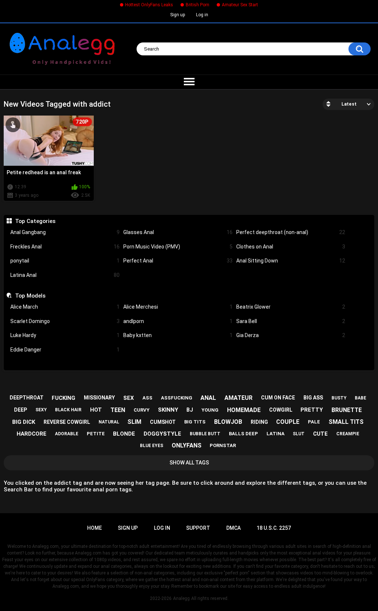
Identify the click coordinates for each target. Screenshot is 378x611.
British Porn (197, 4)
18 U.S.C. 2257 (274, 528)
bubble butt (205, 433)
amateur (238, 397)
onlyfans (187, 445)
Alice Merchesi (178, 307)
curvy (142, 410)
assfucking (176, 398)
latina (276, 433)
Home (94, 528)
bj (189, 410)
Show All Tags (189, 463)
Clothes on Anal (291, 247)
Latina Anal (65, 275)
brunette (346, 409)
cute (320, 433)
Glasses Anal (178, 232)
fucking (63, 398)
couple (287, 421)
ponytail (65, 261)
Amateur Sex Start (240, 4)
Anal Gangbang (65, 232)
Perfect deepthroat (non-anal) (291, 232)
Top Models (30, 295)
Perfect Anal (178, 261)
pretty (311, 409)
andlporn (178, 321)
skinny (168, 409)
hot (96, 409)
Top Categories (35, 221)
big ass (313, 398)
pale (314, 422)
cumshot (163, 422)
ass (147, 398)
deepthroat (27, 398)
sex (128, 398)
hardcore (32, 433)
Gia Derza (291, 335)
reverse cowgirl (67, 422)
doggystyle (162, 433)
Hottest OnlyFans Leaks (149, 4)
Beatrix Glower (291, 307)
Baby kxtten (178, 335)
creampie (347, 433)
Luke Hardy (65, 335)
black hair (68, 409)
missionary (99, 398)
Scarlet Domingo (65, 321)
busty (339, 398)
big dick (23, 422)
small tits (346, 421)
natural (109, 422)
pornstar (223, 445)
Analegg (181, 598)
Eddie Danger (65, 350)
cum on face (278, 398)
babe (360, 398)
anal (208, 397)
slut (299, 433)
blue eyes (151, 445)
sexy (41, 409)
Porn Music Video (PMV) (178, 247)
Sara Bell (291, 321)
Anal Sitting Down (291, 261)
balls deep (243, 433)
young (210, 410)
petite (96, 433)
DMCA (233, 528)
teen (117, 409)
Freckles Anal (65, 247)
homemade (244, 409)
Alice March (65, 307)
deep (20, 410)
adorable (66, 433)
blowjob (228, 421)
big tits (195, 422)
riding (259, 422)
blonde (124, 433)
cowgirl (280, 410)
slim (134, 421)
